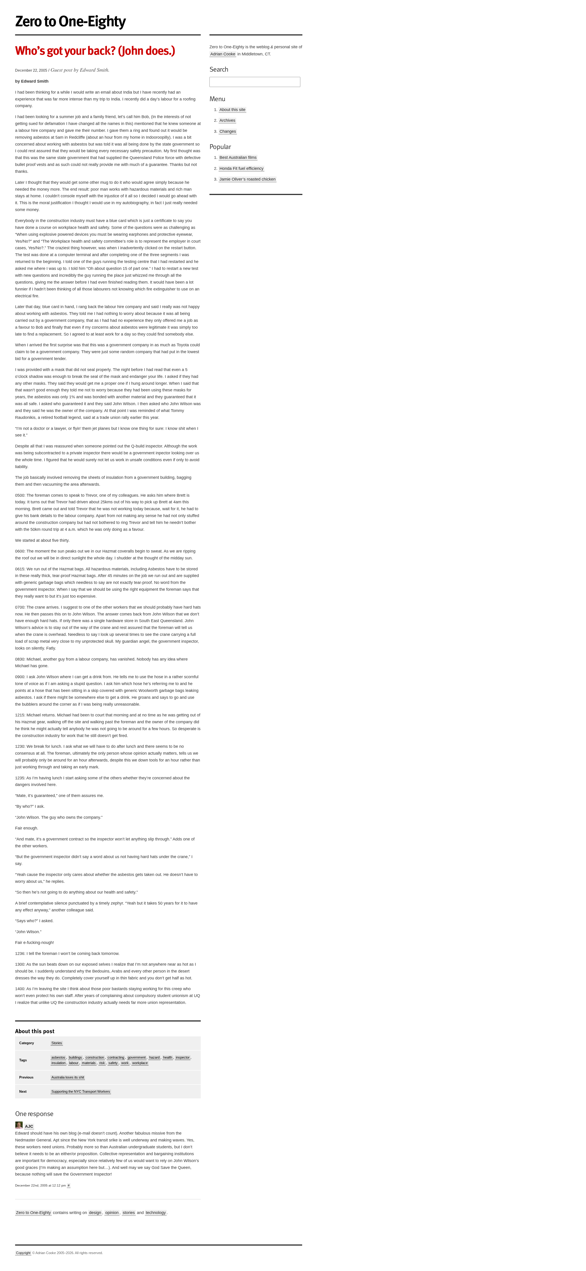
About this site (232, 109)
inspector (183, 1057)
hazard (154, 1057)
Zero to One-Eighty (33, 1212)
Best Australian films (238, 157)
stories (129, 1212)
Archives (227, 120)
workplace (140, 1063)
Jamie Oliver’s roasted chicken (248, 179)
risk (102, 1063)
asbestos (58, 1057)
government (137, 1057)
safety (113, 1063)
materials (89, 1063)
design (95, 1212)
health (167, 1057)
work (125, 1063)
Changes (228, 131)
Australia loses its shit (68, 1077)
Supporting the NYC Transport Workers (81, 1091)
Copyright (23, 1253)
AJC (29, 1126)
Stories (57, 1043)
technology (156, 1212)
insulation (58, 1063)
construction (95, 1057)
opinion (112, 1212)
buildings (75, 1057)
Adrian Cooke (222, 54)
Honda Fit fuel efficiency (241, 168)
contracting (116, 1057)
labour (73, 1063)
